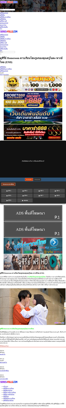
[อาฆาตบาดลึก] (33, 372)
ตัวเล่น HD (37, 179)
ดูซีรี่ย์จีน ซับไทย (7, 390)
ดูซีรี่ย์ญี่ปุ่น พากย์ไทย (9, 398)
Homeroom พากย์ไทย (8, 184)
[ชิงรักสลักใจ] (33, 356)
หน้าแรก (5, 386)
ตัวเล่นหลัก (29, 179)
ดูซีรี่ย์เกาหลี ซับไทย (8, 394)
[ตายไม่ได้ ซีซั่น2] (33, 364)
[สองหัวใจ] (33, 348)
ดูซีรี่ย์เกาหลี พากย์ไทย (9, 392)
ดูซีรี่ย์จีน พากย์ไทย (8, 388)
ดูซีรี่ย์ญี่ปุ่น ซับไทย (8, 400)
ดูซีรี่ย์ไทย (6, 396)
